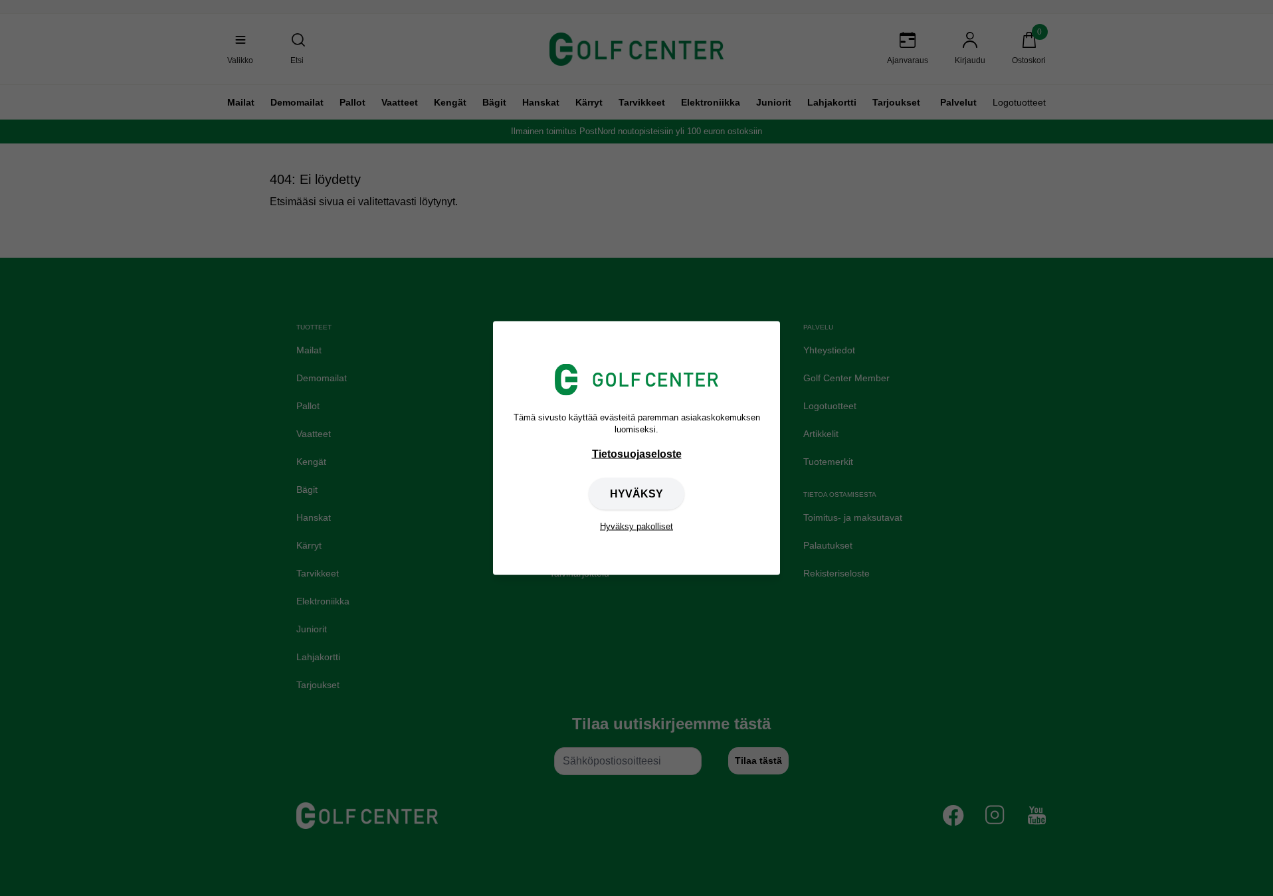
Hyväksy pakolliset (636, 526)
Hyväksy (636, 493)
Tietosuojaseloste (637, 454)
